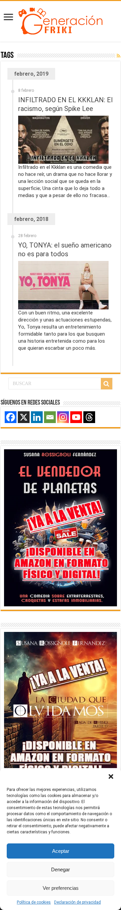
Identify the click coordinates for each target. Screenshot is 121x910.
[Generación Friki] (60, 20)
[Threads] (89, 417)
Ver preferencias (61, 888)
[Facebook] (10, 417)
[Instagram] (63, 417)
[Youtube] (76, 417)
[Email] (50, 417)
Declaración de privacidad (77, 902)
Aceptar (60, 851)
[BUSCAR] (106, 383)
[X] (24, 417)
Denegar (60, 869)
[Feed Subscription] (118, 56)
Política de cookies (34, 902)
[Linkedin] (37, 417)
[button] (111, 776)
